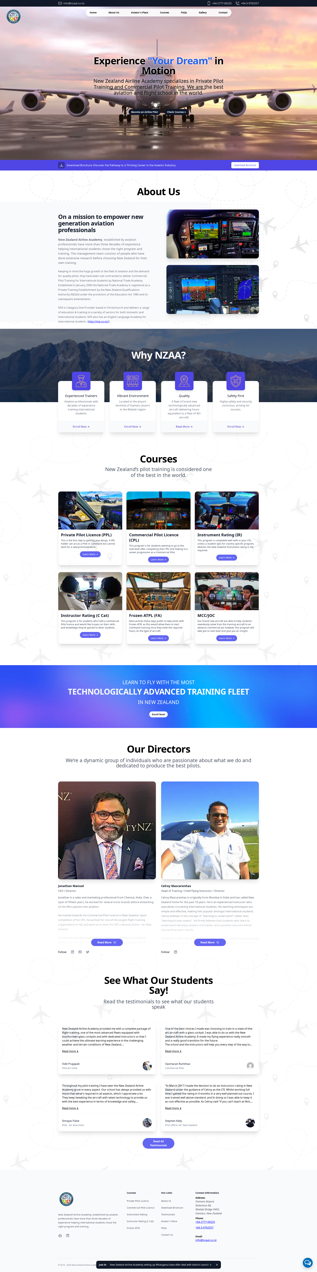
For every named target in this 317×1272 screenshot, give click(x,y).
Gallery (203, 12)
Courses (164, 12)
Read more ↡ (70, 1051)
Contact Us (167, 1234)
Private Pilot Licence (138, 1200)
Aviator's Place (139, 12)
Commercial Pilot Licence (140, 1207)
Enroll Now (81, 426)
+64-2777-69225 (205, 1222)
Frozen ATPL (133, 1228)
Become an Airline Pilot (144, 112)
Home (93, 12)
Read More (184, 426)
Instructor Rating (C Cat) (140, 1221)
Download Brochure (245, 165)
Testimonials (168, 1214)
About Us (113, 12)
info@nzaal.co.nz (206, 1240)
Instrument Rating (137, 1214)
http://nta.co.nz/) (98, 321)
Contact (223, 12)
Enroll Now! (158, 714)
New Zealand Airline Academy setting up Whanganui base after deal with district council (155, 1264)
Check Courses (176, 112)
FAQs (184, 12)
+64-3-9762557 (204, 1227)
